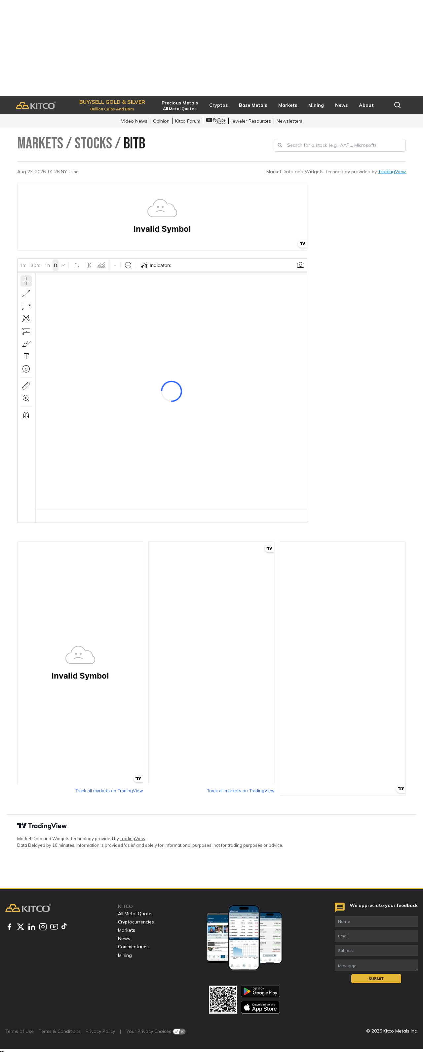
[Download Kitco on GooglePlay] (260, 991)
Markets (126, 930)
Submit (376, 978)
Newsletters (289, 121)
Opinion (161, 121)
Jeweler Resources (251, 121)
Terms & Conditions (60, 1031)
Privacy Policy (100, 1031)
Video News (134, 121)
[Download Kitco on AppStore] (260, 1007)
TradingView (392, 172)
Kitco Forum (187, 121)
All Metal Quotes (136, 914)
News (124, 938)
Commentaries (133, 947)
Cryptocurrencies (136, 922)
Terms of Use (19, 1031)
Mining (125, 955)
